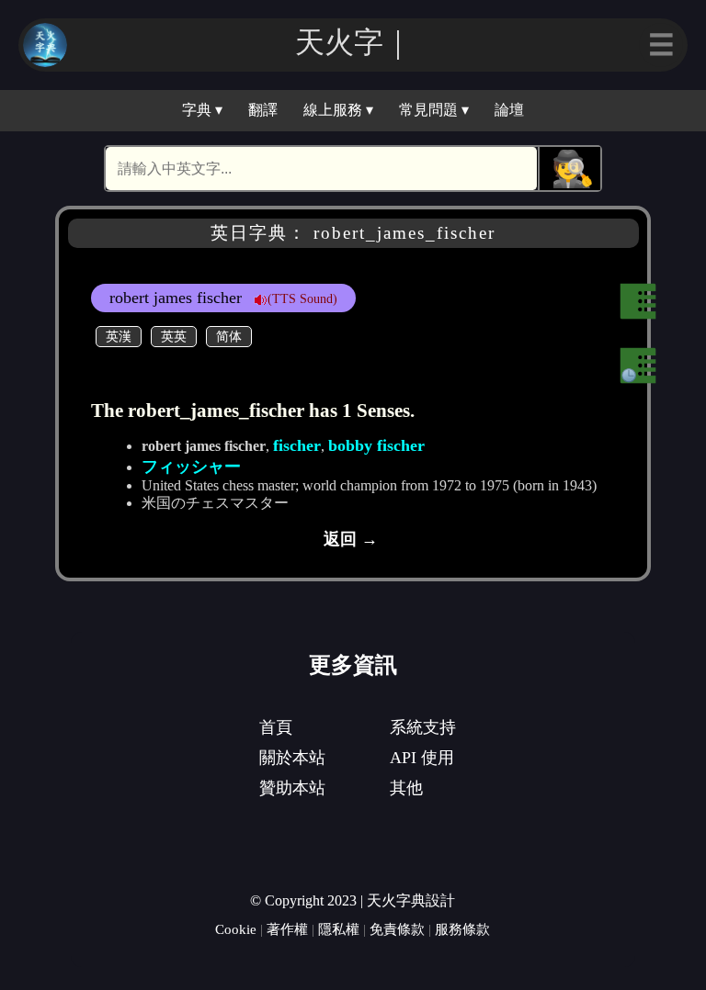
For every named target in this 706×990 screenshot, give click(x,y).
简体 (229, 336)
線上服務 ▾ (338, 110)
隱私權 (338, 929)
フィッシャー (191, 466)
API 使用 (422, 757)
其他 (406, 788)
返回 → (351, 539)
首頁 (275, 727)
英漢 (118, 336)
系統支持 (423, 727)
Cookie (235, 929)
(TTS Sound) (302, 298)
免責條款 (397, 929)
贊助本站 (292, 788)
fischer (297, 445)
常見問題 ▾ (434, 110)
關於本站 (292, 757)
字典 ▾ (202, 110)
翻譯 (263, 110)
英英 (174, 336)
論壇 (509, 110)
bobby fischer (376, 445)
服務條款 (462, 929)
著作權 (287, 929)
